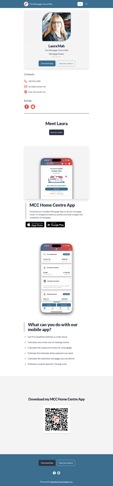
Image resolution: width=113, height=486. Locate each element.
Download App (47, 63)
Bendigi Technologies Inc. (62, 482)
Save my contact (66, 63)
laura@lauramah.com (37, 86)
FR (86, 4)
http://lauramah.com (37, 92)
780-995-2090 (34, 81)
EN (80, 4)
